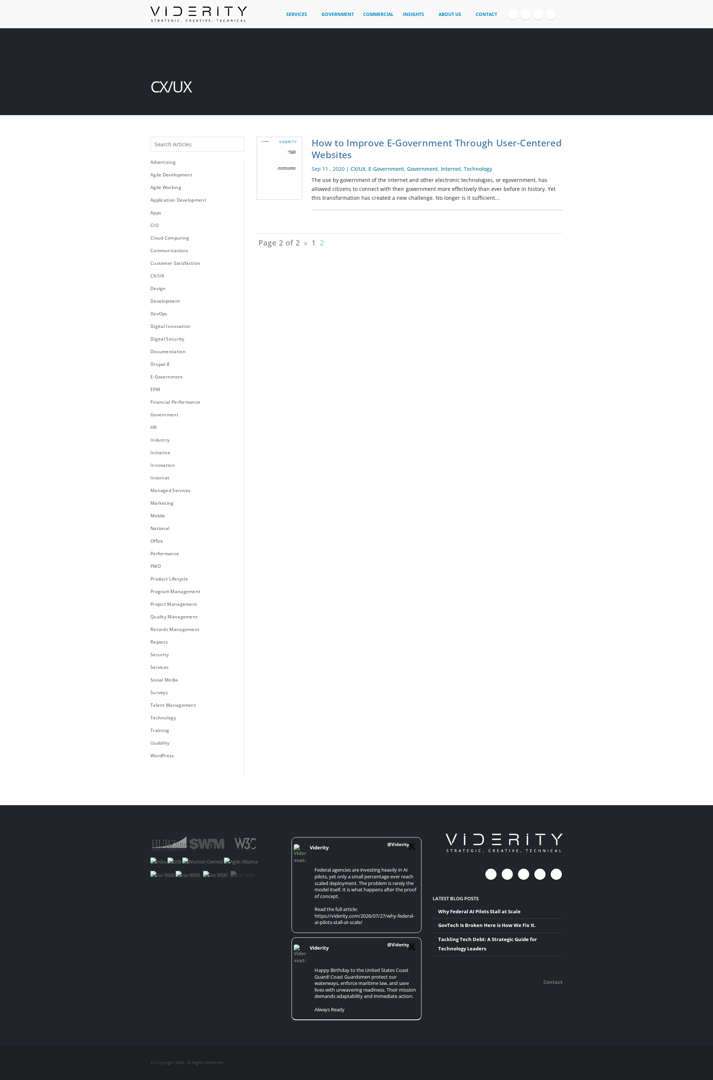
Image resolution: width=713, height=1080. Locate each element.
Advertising (163, 162)
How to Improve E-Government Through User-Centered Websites (436, 148)
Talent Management (173, 705)
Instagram (540, 874)
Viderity (319, 848)
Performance (164, 553)
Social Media (164, 680)
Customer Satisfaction (175, 263)
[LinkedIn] (551, 14)
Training (159, 730)
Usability (160, 743)
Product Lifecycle (169, 579)
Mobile (157, 516)
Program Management (175, 591)
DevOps (158, 313)
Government (338, 14)
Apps (155, 212)
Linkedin (556, 874)
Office (156, 541)
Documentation (168, 351)
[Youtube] (538, 14)
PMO (155, 566)
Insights (413, 14)
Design (158, 288)
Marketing (162, 503)
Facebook (491, 874)
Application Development (178, 200)
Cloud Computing (169, 238)
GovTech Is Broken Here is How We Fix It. (487, 925)
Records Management (174, 629)
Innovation (162, 465)
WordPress (162, 755)
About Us (450, 14)
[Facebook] (513, 14)
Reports (159, 642)
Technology (163, 718)
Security (159, 654)
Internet (159, 478)
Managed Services (170, 490)
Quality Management (174, 617)
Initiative (160, 452)
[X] (525, 14)
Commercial (378, 14)
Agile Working (165, 187)
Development (165, 301)
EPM (155, 389)
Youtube (523, 874)
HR (153, 427)
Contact (486, 14)
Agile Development (171, 175)
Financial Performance (175, 402)
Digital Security (167, 339)
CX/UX (157, 276)
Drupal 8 (159, 364)
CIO (154, 225)
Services (296, 14)
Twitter (507, 874)
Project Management (173, 604)
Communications (169, 250)
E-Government (166, 377)
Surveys (159, 692)
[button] (559, 11)
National (159, 528)
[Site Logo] (198, 14)
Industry (159, 440)
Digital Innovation (170, 326)
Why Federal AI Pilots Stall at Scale (479, 911)
